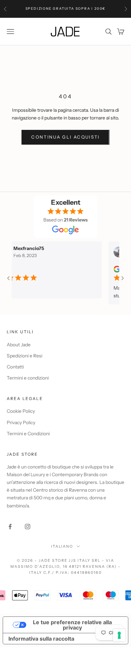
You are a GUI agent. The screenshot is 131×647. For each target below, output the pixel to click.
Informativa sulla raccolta (41, 638)
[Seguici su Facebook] (10, 526)
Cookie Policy (21, 411)
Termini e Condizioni (28, 434)
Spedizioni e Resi (24, 356)
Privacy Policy (21, 422)
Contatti (15, 367)
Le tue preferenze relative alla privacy (72, 625)
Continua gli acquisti (65, 137)
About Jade (19, 345)
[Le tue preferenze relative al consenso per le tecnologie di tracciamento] (119, 635)
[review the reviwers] (113, 269)
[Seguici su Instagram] (27, 526)
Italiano (62, 546)
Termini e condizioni (28, 378)
